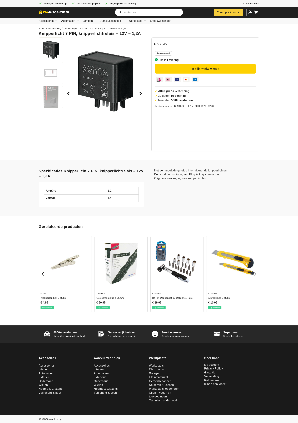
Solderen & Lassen (161, 384)
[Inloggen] (250, 12)
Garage (154, 373)
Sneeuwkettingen (160, 20)
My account (211, 364)
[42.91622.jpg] (104, 77)
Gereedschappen (160, 381)
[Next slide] (255, 274)
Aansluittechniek (111, 20)
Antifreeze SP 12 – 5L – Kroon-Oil (114, 297)
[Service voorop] (155, 334)
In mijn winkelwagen (205, 68)
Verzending (211, 376)
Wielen (43, 384)
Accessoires (46, 20)
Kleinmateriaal (158, 377)
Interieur (44, 369)
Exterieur (45, 377)
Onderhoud (46, 381)
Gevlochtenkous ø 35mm (221, 297)
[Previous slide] (43, 274)
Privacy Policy (213, 368)
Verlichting (56, 28)
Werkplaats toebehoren (164, 388)
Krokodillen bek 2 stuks (164, 297)
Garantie (209, 372)
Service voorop (172, 332)
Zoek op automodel (228, 12)
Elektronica (156, 369)
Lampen (88, 20)
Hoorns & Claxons (50, 388)
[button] (68, 93)
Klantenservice (251, 3)
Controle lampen (70, 28)
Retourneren (212, 380)
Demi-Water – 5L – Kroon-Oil (56, 297)
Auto (48, 28)
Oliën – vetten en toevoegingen (160, 394)
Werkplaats (135, 20)
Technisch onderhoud (163, 400)
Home (41, 28)
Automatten (68, 20)
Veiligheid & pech (50, 392)
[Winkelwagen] (255, 12)
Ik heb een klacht (215, 384)
